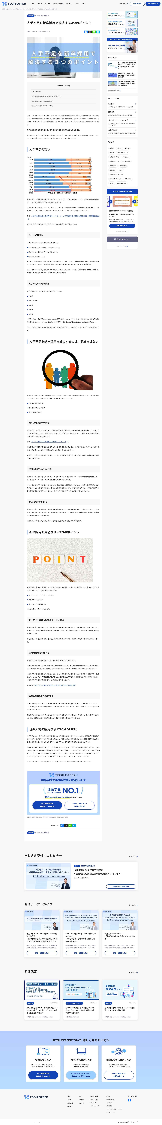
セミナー (69, 4)
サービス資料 (94, 1099)
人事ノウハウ (110, 1112)
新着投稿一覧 (110, 1099)
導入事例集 (94, 1103)
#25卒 (119, 148)
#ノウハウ (37, 15)
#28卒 (112, 148)
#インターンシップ (115, 179)
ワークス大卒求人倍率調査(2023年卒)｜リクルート (49, 442)
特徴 (33, 4)
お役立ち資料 (57, 4)
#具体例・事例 (114, 157)
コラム (77, 4)
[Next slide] (134, 201)
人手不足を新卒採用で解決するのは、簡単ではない (46, 96)
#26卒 (127, 148)
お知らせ (81, 1103)
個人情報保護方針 (122, 1122)
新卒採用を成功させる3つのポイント (42, 101)
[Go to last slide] (110, 201)
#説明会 (112, 170)
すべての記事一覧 (113, 91)
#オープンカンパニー (116, 174)
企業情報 (81, 1100)
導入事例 (47, 4)
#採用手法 (123, 166)
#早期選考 (128, 179)
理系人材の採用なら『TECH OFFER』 (42, 106)
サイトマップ (134, 1122)
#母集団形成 (126, 161)
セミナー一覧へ (121, 246)
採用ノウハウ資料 (95, 1106)
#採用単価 (113, 166)
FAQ (83, 4)
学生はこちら (123, 3)
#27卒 (112, 153)
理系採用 (109, 1106)
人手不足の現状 (36, 92)
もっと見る (132, 856)
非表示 (67, 86)
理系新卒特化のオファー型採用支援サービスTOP (13, 9)
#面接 (120, 170)
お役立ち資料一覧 (121, 232)
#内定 (112, 183)
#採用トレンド (114, 161)
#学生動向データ (122, 153)
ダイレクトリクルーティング (114, 1109)
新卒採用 (32, 9)
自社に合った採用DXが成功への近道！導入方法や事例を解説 (55, 685)
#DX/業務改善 (45, 15)
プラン (40, 4)
